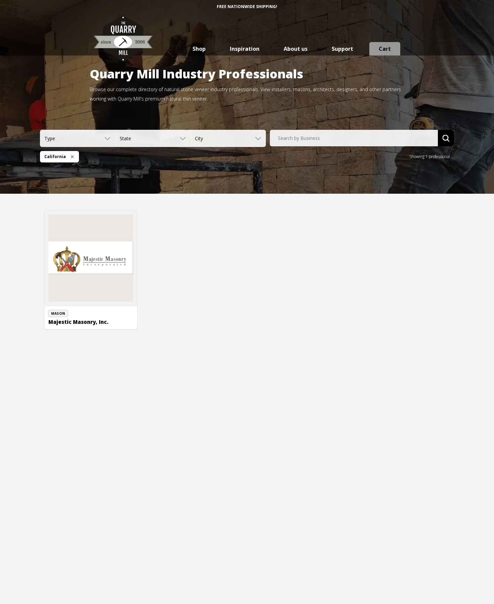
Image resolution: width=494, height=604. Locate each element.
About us (295, 48)
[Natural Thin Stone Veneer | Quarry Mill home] (123, 45)
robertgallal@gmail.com (79, 325)
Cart (385, 48)
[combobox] (354, 138)
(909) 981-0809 (70, 317)
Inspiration (244, 48)
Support (342, 48)
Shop (199, 48)
